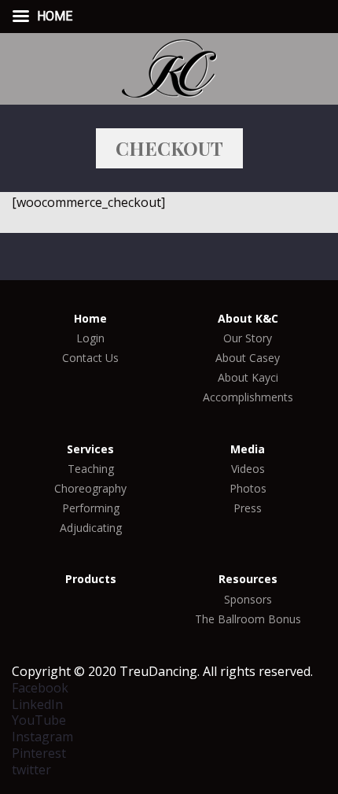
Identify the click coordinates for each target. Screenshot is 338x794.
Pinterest (39, 753)
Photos (248, 489)
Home (90, 319)
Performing (90, 508)
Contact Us (90, 358)
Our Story (247, 338)
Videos (248, 469)
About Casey (247, 358)
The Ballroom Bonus (248, 619)
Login (90, 338)
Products (90, 579)
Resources (248, 579)
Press (247, 508)
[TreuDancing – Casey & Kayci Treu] (169, 67)
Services (90, 449)
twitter (31, 769)
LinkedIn (37, 704)
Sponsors (248, 600)
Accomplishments (248, 397)
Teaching (91, 469)
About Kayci (248, 378)
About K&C (248, 319)
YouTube (39, 720)
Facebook (40, 687)
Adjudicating (91, 528)
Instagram (42, 736)
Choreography (90, 489)
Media (247, 449)
